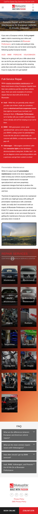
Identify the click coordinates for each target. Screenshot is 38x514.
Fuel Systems (28, 344)
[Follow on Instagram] (33, 7)
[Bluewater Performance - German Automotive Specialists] (19, 7)
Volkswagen (29, 55)
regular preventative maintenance (18, 83)
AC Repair (28, 365)
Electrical (9, 387)
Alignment (9, 408)
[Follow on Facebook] (33, 5)
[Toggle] (34, 432)
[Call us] (21, 494)
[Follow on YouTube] (33, 10)
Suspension (9, 344)
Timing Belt (9, 365)
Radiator (28, 323)
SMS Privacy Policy (19, 501)
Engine (9, 323)
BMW (9, 55)
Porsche (17, 55)
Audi (3, 55)
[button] (3, 7)
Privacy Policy (19, 499)
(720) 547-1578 (29, 1)
